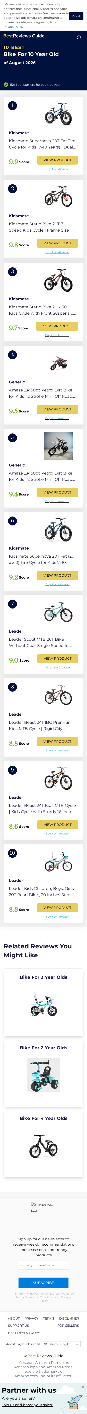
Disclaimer (69, 1318)
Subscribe (43, 1283)
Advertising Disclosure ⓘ (23, 1344)
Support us (18, 1326)
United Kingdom (61, 1344)
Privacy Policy (13, 26)
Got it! (76, 16)
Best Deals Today (24, 1333)
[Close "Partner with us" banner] (82, 1387)
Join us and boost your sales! (27, 1405)
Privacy (31, 1318)
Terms (48, 1318)
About (14, 1318)
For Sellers (68, 1326)
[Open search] (79, 38)
